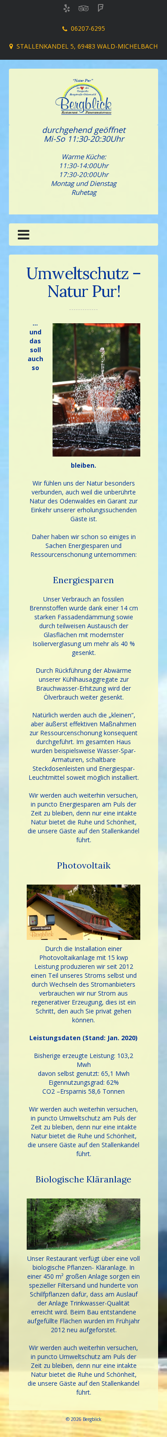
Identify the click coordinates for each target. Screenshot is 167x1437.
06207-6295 (88, 28)
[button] (23, 236)
